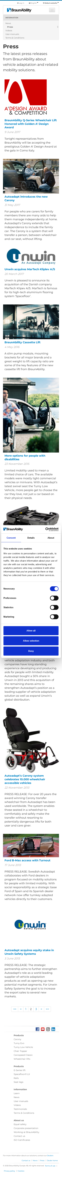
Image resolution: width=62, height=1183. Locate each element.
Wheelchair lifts (22, 1059)
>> (47, 1009)
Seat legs (18, 1082)
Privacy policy (9, 1171)
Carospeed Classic (23, 1055)
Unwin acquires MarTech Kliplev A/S (30, 269)
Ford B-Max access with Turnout (27, 860)
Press (10, 27)
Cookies (21, 1171)
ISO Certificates (22, 1140)
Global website (50, 3)
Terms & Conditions (14, 38)
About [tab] (51, 537)
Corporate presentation (26, 1128)
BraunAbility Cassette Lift (22, 342)
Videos (8, 30)
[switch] (54, 598)
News (8, 23)
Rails (16, 1078)
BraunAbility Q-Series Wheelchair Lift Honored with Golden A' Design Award (31, 124)
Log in (21, 3)
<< (14, 1009)
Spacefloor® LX (22, 1074)
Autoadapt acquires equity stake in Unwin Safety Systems (29, 952)
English (34, 3)
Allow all (31, 630)
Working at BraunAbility (26, 1132)
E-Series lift (20, 1070)
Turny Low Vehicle (23, 1047)
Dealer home (52, 1160)
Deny (31, 651)
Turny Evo (19, 1043)
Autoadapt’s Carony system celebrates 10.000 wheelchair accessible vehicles (25, 779)
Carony (17, 1039)
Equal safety (20, 1124)
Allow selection (31, 640)
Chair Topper (20, 1051)
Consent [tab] (11, 537)
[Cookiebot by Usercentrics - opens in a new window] (45, 529)
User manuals (12, 34)
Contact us (19, 1136)
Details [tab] (31, 537)
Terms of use (50, 1166)
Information (11, 18)
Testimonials (20, 1109)
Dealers (50, 1155)
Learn (17, 1093)
